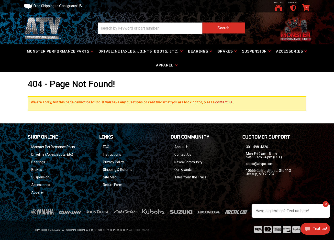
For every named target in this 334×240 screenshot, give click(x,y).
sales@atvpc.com (259, 164)
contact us (223, 102)
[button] (171, 28)
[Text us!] (315, 230)
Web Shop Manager (141, 230)
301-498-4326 (257, 147)
